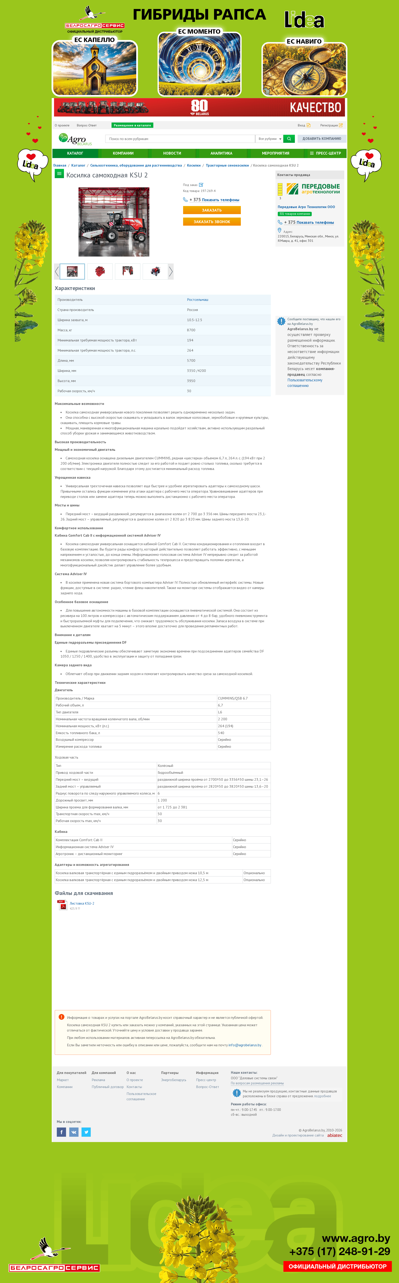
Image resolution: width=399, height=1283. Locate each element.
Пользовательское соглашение (141, 1096)
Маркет (63, 1079)
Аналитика (221, 153)
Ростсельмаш (197, 299)
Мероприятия (275, 153)
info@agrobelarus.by (245, 1045)
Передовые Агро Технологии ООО (306, 206)
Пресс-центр (328, 153)
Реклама (98, 1079)
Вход (301, 125)
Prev (57, 271)
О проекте (62, 125)
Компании (123, 153)
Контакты (134, 1086)
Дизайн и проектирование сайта (298, 1135)
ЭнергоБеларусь (173, 1079)
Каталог (75, 153)
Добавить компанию (322, 138)
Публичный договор (108, 1086)
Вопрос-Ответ (87, 125)
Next (171, 271)
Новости (172, 153)
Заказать (212, 210)
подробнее (322, 1096)
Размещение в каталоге (132, 125)
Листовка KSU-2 (82, 903)
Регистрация (329, 125)
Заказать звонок (212, 221)
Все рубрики (268, 139)
